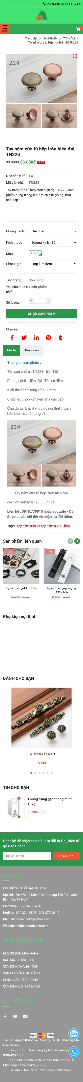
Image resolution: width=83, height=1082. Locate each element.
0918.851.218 (70, 3)
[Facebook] (12, 337)
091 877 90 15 (49, 913)
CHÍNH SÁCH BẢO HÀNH (21, 980)
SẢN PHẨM (52, 38)
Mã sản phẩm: (17, 182)
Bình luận (32, 350)
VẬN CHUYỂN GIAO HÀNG (21, 973)
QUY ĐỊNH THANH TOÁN (20, 966)
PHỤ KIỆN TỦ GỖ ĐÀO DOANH (24, 888)
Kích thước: (14, 242)
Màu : (10, 254)
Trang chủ (33, 38)
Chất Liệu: (13, 264)
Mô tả (11, 350)
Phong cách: (15, 231)
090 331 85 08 (26, 913)
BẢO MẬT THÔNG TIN (18, 960)
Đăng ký (66, 856)
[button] (78, 30)
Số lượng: (13, 302)
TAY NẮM (70, 38)
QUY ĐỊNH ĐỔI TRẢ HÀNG (22, 986)
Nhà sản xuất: (16, 176)
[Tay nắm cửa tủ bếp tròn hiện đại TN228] (41, 15)
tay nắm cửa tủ (28, 526)
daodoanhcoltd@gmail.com (31, 919)
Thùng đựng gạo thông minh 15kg (50, 801)
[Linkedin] (36, 337)
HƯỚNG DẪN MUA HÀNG (20, 953)
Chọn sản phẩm (41, 314)
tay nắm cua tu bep (55, 526)
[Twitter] (24, 337)
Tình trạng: (14, 280)
